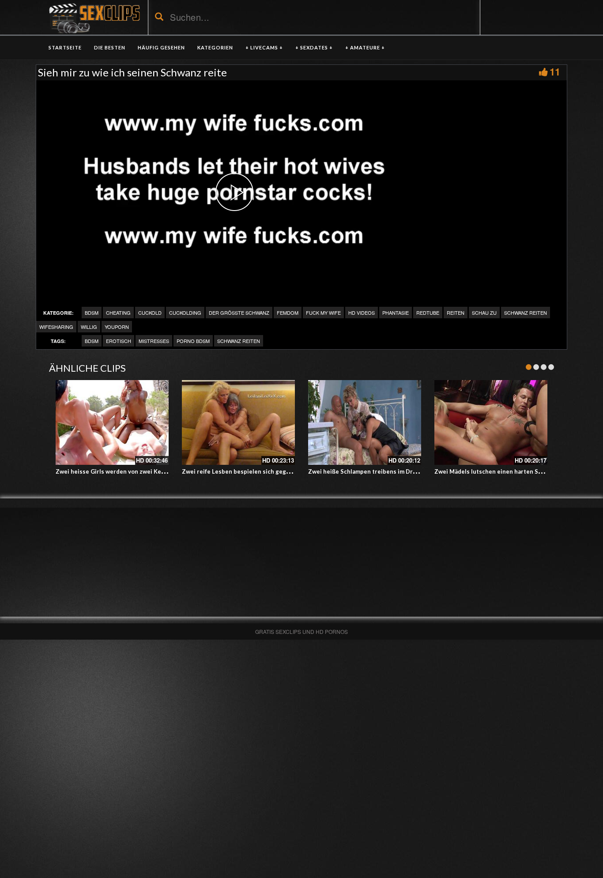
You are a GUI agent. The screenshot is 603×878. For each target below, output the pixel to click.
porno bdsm (193, 340)
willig (89, 326)
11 (555, 71)
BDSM (91, 312)
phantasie (395, 312)
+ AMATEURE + (365, 47)
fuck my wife (323, 312)
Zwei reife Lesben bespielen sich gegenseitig (245, 471)
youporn (117, 326)
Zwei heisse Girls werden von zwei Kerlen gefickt (124, 471)
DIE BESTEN (109, 47)
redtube (427, 312)
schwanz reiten (238, 340)
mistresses (154, 340)
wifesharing (56, 326)
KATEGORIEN (215, 47)
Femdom (287, 312)
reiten (455, 312)
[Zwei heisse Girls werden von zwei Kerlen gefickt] (112, 422)
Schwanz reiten (525, 312)
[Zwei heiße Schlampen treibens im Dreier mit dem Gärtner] (364, 422)
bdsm (91, 340)
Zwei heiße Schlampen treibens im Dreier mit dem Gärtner (390, 471)
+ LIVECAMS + (264, 47)
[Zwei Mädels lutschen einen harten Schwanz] (490, 422)
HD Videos (361, 312)
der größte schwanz (239, 312)
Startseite (65, 47)
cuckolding (185, 312)
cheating (118, 312)
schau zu (484, 312)
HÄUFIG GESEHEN (161, 47)
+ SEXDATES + (314, 47)
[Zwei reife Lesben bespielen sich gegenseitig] (238, 422)
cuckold (150, 312)
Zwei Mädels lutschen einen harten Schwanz (496, 471)
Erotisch (118, 340)
